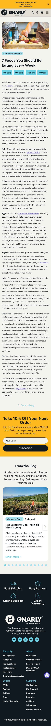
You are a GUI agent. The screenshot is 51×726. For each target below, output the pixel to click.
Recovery (7, 671)
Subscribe (25, 448)
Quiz (5, 697)
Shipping (30, 693)
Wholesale (31, 705)
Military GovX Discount (32, 669)
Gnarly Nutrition (20, 719)
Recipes (6, 689)
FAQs (5, 684)
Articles (6, 693)
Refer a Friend (33, 663)
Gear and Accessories (13, 675)
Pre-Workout (9, 663)
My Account (32, 689)
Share (8, 72)
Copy (43, 72)
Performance (9, 667)
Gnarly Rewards (33, 659)
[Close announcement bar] (48, 4)
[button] (47, 12)
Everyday (7, 659)
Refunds (30, 697)
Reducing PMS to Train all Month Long (22, 526)
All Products (9, 655)
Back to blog (27, 405)
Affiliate (30, 701)
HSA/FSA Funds (33, 709)
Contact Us (31, 684)
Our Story (31, 655)
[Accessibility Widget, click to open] (47, 675)
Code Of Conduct (11, 701)
